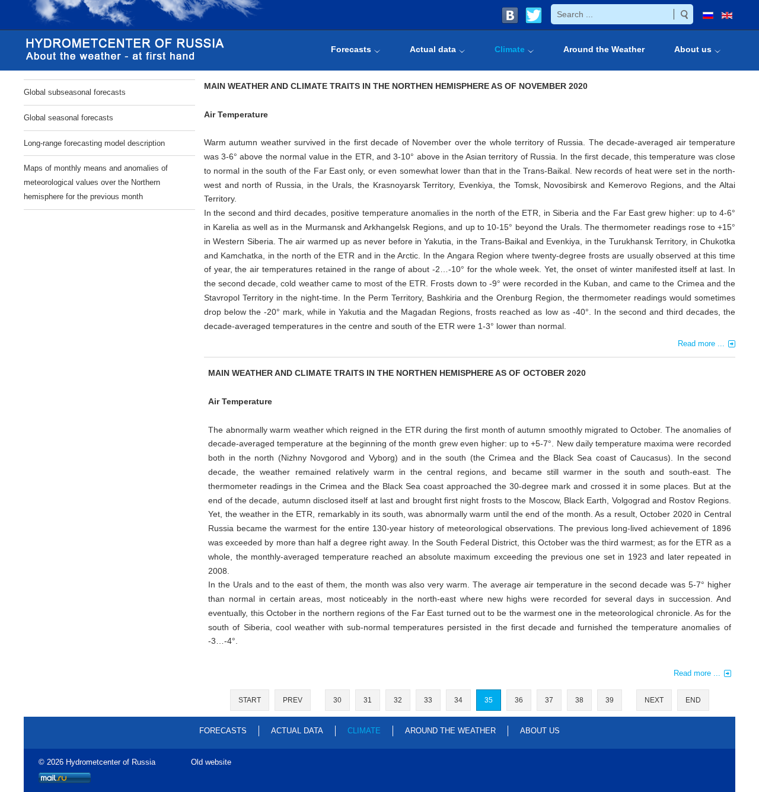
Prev (292, 700)
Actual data (297, 730)
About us (540, 730)
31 (367, 700)
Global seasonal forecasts (68, 117)
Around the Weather (450, 730)
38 (579, 700)
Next (654, 700)
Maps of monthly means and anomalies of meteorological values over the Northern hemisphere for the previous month (96, 182)
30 (337, 700)
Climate (364, 730)
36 (519, 700)
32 (398, 700)
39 (609, 700)
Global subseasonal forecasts (75, 92)
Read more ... (701, 343)
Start (249, 700)
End (693, 700)
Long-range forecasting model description (94, 143)
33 (428, 700)
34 (458, 700)
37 (549, 700)
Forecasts (223, 730)
